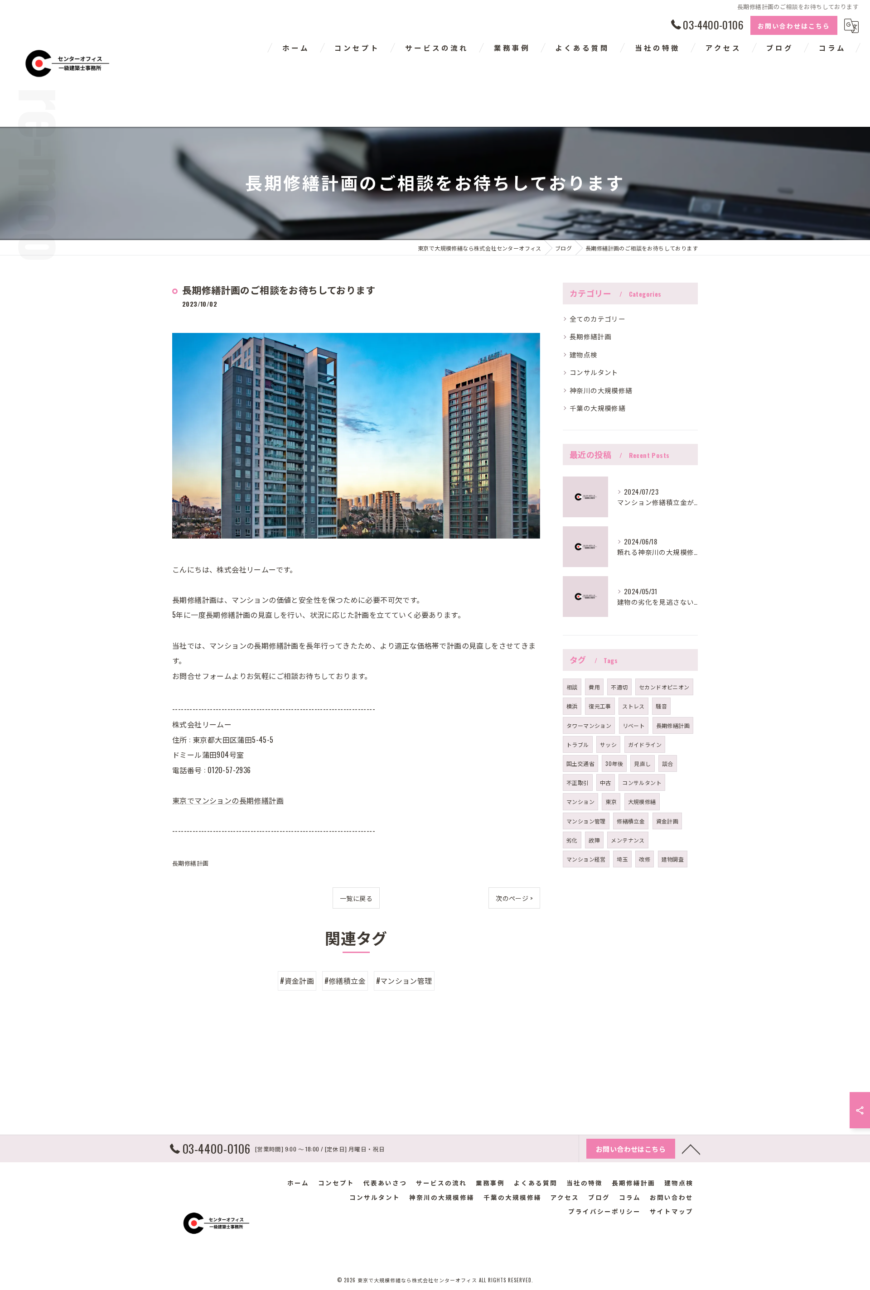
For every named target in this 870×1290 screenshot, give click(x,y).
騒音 (661, 706)
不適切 (619, 687)
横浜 (572, 706)
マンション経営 (586, 859)
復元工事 (600, 706)
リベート (634, 725)
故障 (594, 840)
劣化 (572, 840)
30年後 (614, 763)
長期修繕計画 (190, 862)
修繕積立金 (631, 821)
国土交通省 (580, 763)
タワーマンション (588, 725)
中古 (605, 782)
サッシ (608, 744)
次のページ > (514, 898)
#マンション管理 (404, 980)
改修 (644, 859)
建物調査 (673, 859)
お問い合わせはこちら (794, 25)
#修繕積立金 (345, 980)
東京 (611, 801)
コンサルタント (594, 372)
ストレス (633, 706)
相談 (572, 687)
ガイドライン (645, 744)
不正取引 (577, 782)
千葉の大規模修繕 (597, 408)
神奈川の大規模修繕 (601, 390)
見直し (642, 763)
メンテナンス (627, 840)
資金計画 (667, 821)
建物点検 (584, 354)
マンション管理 (586, 821)
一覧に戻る (356, 898)
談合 (667, 763)
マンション (580, 801)
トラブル (577, 744)
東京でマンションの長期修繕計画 (228, 800)
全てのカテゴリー (597, 318)
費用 (594, 687)
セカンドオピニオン (664, 687)
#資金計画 (297, 980)
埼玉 (622, 859)
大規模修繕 (642, 801)
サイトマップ (671, 1211)
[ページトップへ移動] (691, 1149)
